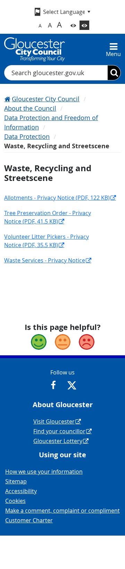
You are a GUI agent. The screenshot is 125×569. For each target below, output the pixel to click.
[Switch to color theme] (73, 25)
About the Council (30, 108)
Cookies (15, 501)
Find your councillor (59, 431)
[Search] (114, 72)
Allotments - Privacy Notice (57, 197)
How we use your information (44, 471)
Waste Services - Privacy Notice (44, 260)
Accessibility (21, 491)
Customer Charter (29, 520)
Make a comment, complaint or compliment (62, 510)
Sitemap (16, 481)
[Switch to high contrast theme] (84, 25)
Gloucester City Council (46, 99)
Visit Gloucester (54, 421)
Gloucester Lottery (57, 441)
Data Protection (27, 136)
